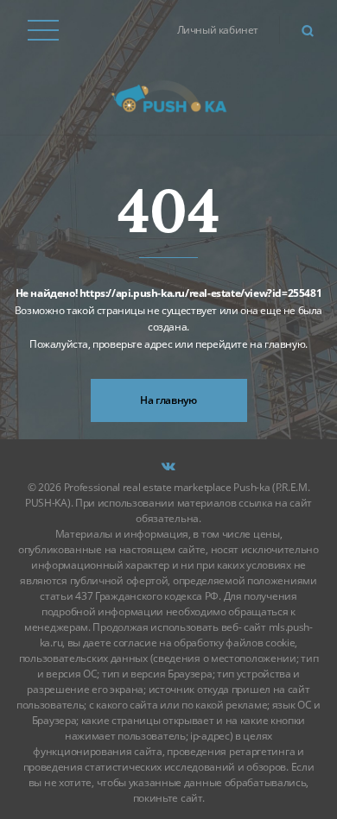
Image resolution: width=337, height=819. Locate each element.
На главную (168, 400)
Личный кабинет (217, 29)
